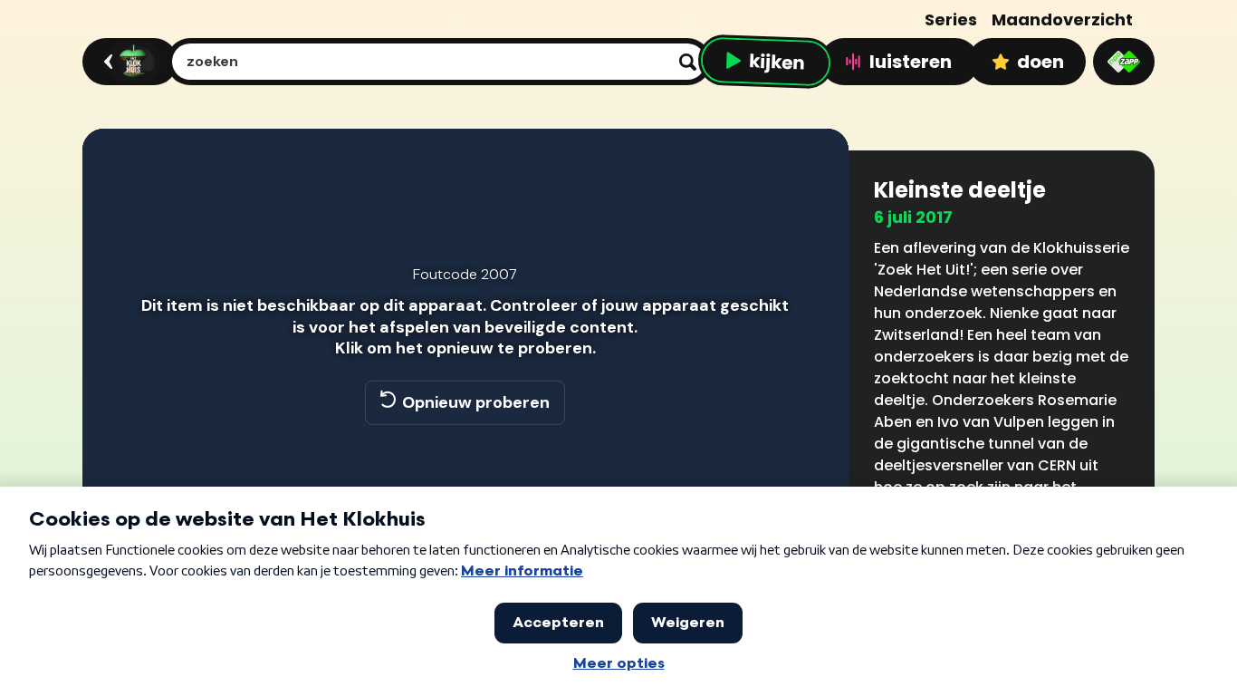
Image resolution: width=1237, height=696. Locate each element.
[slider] (462, 482)
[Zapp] (1124, 61)
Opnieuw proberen (476, 402)
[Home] (127, 61)
